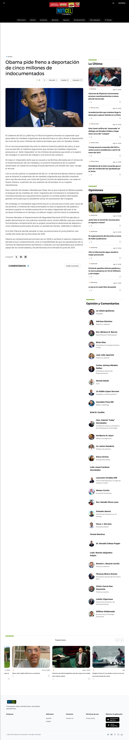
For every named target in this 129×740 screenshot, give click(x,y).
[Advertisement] (64, 37)
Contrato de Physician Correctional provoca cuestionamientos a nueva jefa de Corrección (103, 96)
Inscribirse (121, 3)
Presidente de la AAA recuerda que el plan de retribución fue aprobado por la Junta (104, 168)
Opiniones (55, 20)
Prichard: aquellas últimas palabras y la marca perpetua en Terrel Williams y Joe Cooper (104, 270)
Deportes (66, 20)
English (48, 721)
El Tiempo (108, 20)
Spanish (48, 718)
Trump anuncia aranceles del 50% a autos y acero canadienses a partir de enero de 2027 (104, 149)
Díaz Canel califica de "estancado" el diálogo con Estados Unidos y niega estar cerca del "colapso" (104, 131)
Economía (43, 20)
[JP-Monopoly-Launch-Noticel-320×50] (64, 4)
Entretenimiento (79, 20)
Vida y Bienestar (95, 20)
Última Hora (21, 20)
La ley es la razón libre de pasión (102, 287)
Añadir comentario (72, 266)
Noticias (33, 20)
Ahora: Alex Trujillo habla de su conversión (19, 673)
